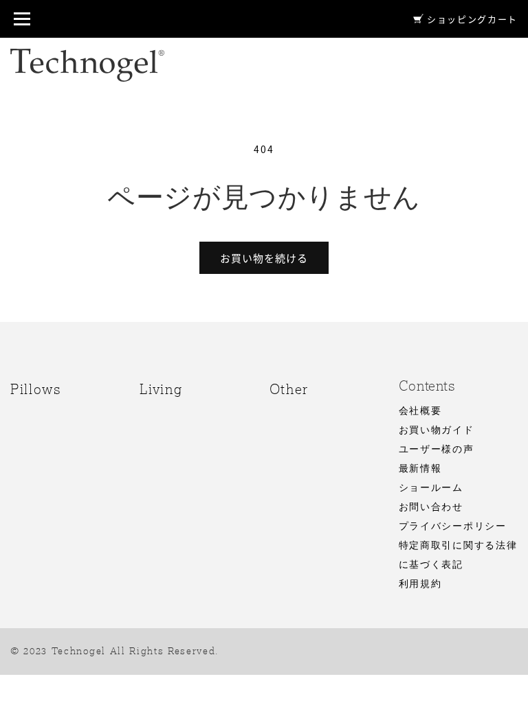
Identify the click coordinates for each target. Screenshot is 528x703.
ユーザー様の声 (436, 449)
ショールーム (431, 488)
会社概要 (420, 411)
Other (289, 389)
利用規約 (420, 584)
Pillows (36, 389)
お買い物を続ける (264, 258)
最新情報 (420, 469)
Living (161, 389)
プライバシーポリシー (453, 526)
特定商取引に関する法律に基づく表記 (458, 555)
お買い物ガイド (436, 430)
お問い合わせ (431, 507)
